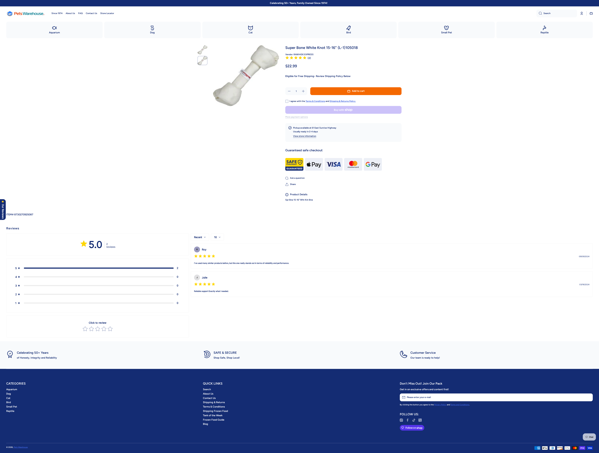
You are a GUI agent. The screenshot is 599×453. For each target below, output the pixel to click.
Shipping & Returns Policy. (343, 101)
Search (207, 389)
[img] (296, 58)
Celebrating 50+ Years (32, 353)
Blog (205, 423)
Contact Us (209, 398)
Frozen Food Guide (213, 419)
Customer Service (423, 353)
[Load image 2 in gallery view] (202, 60)
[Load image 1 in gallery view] (202, 49)
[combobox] (556, 13)
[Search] (539, 13)
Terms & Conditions (315, 101)
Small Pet (11, 406)
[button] (591, 13)
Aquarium (11, 389)
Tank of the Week (212, 415)
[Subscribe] (589, 397)
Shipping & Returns (214, 402)
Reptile (10, 411)
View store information (304, 136)
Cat (8, 398)
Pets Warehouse (21, 447)
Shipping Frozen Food (215, 411)
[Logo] (25, 13)
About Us (208, 393)
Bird (8, 402)
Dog (8, 393)
